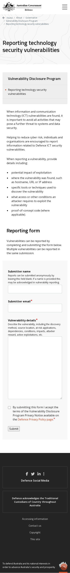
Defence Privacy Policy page (35, 419)
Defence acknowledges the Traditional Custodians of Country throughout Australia (35, 502)
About (19, 17)
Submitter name (19, 271)
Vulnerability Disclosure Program (22, 20)
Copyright (35, 532)
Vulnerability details (22, 320)
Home (9, 17)
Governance (31, 17)
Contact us (35, 526)
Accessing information (35, 519)
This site (35, 539)
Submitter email (19, 301)
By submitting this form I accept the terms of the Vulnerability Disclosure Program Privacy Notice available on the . (36, 413)
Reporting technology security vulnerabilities (27, 92)
